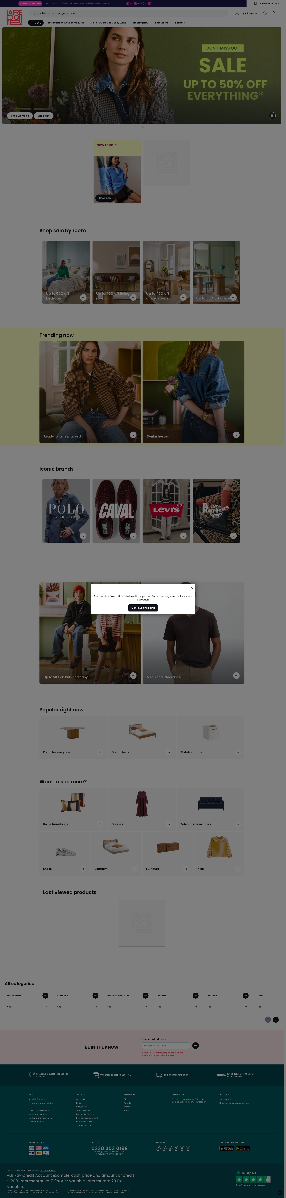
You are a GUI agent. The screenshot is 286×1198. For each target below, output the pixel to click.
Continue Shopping (143, 608)
